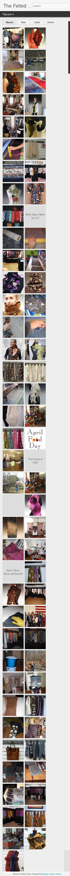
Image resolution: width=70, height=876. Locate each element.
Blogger (46, 873)
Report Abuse (55, 873)
